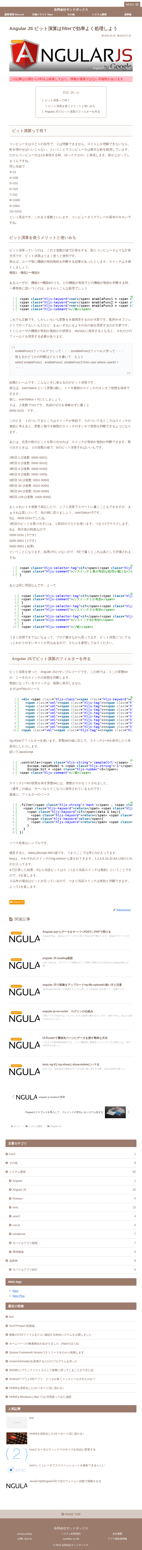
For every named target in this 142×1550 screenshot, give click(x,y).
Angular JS (18, 902)
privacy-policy (24, 1533)
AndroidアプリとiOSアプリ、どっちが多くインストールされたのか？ (52, 1378)
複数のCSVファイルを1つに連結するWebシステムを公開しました (50, 1334)
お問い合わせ (24, 1538)
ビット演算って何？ (57, 100)
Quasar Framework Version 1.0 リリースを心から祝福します (46, 1352)
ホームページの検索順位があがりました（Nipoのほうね (44, 1343)
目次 (66, 92)
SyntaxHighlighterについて (131, 613)
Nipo (15, 1290)
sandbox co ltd (71, 1538)
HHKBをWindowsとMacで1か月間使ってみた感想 (40, 1396)
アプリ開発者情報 (117, 1538)
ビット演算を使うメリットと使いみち (71, 106)
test (11, 1316)
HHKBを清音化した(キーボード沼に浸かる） (37, 1388)
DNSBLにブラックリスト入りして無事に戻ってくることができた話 (51, 1370)
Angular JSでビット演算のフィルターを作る (72, 111)
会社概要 (117, 1533)
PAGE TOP (72, 1514)
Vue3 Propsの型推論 (22, 1325)
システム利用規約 (71, 1533)
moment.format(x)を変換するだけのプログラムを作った (43, 1361)
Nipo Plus (18, 1295)
